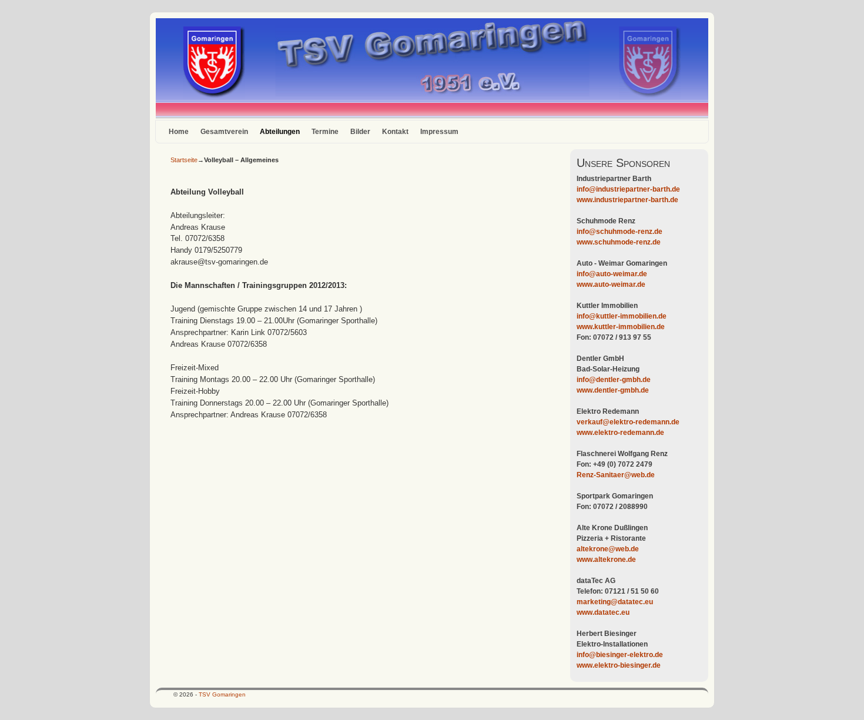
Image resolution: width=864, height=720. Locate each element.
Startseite (183, 159)
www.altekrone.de (606, 559)
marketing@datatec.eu (615, 602)
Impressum (439, 132)
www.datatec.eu (603, 612)
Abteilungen (280, 132)
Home (179, 132)
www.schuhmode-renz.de (619, 242)
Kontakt (395, 132)
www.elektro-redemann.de (620, 432)
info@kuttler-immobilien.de (622, 316)
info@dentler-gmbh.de (614, 380)
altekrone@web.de (608, 549)
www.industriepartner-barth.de (627, 200)
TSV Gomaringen (222, 694)
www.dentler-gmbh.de (613, 390)
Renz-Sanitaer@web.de (616, 475)
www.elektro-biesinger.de (619, 665)
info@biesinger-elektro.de (620, 655)
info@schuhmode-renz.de (619, 231)
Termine (325, 132)
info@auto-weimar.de (612, 274)
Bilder (360, 132)
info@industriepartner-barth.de (628, 189)
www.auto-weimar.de (611, 284)
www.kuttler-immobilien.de (621, 327)
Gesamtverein (224, 132)
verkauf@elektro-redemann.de (628, 422)
